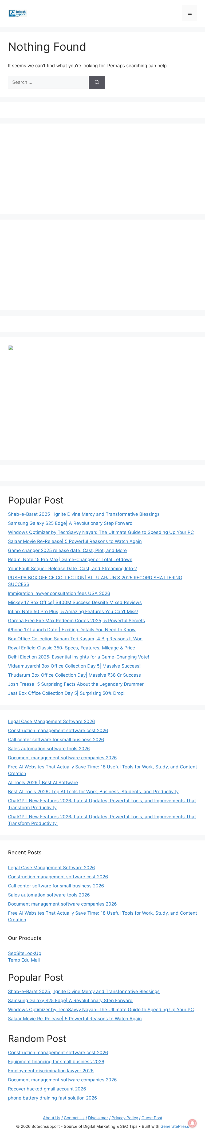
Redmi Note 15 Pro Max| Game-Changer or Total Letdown (70, 559)
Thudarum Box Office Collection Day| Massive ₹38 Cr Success (74, 675)
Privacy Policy (125, 1117)
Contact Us (74, 1117)
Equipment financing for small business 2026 (56, 1061)
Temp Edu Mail (24, 960)
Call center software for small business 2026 (56, 739)
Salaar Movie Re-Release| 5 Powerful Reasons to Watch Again (75, 541)
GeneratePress (174, 1126)
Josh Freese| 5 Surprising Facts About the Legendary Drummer (76, 684)
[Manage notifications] (192, 1123)
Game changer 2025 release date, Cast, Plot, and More (67, 550)
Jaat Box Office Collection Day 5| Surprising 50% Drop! (66, 693)
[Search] (97, 82)
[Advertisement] (102, 169)
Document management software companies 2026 (62, 757)
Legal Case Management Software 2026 (51, 721)
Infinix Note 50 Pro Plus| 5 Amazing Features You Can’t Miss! (73, 611)
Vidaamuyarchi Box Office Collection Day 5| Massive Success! (74, 666)
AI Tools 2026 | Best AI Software (43, 782)
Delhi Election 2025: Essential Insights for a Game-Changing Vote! (78, 657)
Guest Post (151, 1117)
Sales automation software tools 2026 (49, 748)
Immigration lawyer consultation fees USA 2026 (59, 593)
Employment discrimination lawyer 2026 (51, 1070)
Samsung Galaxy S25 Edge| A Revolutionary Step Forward (70, 523)
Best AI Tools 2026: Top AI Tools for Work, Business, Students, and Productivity (93, 791)
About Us (51, 1117)
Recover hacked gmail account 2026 (47, 1089)
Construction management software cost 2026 (58, 730)
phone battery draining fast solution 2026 (52, 1098)
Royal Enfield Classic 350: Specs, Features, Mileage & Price (71, 647)
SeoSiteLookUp (24, 953)
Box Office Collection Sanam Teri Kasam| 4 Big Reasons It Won (75, 638)
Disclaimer (98, 1117)
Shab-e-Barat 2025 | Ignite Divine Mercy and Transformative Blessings (84, 514)
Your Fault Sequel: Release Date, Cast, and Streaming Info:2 (72, 568)
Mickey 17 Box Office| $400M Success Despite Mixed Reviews (75, 602)
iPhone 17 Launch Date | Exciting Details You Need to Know (72, 629)
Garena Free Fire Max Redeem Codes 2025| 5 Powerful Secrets (76, 620)
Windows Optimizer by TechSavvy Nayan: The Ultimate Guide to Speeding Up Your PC (101, 532)
